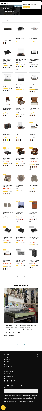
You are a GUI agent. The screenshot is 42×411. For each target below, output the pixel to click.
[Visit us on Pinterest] (14, 381)
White (7, 67)
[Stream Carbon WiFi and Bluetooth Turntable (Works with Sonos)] (21, 29)
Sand (34, 191)
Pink (19, 219)
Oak (30, 115)
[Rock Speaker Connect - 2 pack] (7, 205)
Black (5, 43)
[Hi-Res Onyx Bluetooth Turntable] (21, 230)
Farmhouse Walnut (22, 165)
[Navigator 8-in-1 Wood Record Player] (34, 151)
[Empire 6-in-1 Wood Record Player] (21, 151)
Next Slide (25, 345)
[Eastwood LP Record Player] (21, 126)
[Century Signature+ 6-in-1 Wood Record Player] (7, 101)
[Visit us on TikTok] (11, 381)
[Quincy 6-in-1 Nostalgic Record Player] (7, 178)
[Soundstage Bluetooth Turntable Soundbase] (7, 29)
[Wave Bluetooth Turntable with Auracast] (21, 52)
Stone (30, 191)
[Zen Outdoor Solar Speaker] (21, 178)
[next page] (25, 276)
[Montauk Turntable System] (7, 253)
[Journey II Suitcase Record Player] (21, 205)
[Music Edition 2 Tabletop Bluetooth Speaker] (21, 253)
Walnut (3, 43)
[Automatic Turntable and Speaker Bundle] (34, 52)
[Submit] (37, 390)
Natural (34, 92)
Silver (32, 267)
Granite (32, 191)
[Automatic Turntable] (7, 77)
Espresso (32, 115)
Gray (20, 165)
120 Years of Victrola (15, 0)
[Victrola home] (5, 4)
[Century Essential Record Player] (34, 101)
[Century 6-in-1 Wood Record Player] (21, 101)
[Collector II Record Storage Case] (34, 205)
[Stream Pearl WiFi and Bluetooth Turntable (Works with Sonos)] (34, 29)
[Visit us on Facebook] (6, 381)
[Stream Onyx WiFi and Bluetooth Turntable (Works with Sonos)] (7, 52)
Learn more (26, 7)
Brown (20, 219)
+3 (3, 196)
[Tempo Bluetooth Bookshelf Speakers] (7, 126)
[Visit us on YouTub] (9, 381)
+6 (17, 221)
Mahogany (36, 167)
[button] (3, 407)
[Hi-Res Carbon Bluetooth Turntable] (7, 230)
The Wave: (9, 325)
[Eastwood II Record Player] (7, 151)
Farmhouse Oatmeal (3, 194)
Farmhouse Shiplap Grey (7, 194)
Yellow (20, 66)
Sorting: (26, 19)
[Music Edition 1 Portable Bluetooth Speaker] (34, 253)
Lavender (17, 219)
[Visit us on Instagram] (4, 381)
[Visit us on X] (12, 381)
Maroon (22, 219)
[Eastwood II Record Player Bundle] (34, 126)
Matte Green (9, 67)
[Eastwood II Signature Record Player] (21, 77)
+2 (17, 68)
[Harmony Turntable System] (34, 77)
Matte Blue (5, 67)
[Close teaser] (6, 404)
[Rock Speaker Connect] (34, 178)
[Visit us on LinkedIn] (7, 381)
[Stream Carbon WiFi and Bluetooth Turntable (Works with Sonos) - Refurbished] (34, 230)
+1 (30, 221)
